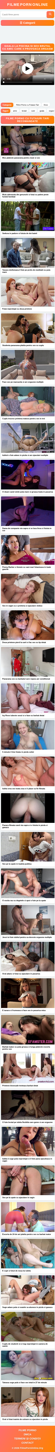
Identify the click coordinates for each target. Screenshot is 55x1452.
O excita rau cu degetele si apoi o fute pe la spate (24, 900)
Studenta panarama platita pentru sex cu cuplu (23, 345)
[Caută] (50, 14)
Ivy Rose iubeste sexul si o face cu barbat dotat (23, 715)
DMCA (27, 1434)
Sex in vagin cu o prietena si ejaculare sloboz (22, 606)
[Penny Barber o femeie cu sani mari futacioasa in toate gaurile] (27, 550)
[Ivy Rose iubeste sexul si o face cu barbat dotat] (27, 698)
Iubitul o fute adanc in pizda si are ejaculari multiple (25, 455)
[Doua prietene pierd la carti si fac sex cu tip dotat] (27, 625)
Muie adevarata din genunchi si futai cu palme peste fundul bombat (25, 195)
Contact (27, 1442)
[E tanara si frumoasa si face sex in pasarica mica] (27, 993)
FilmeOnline (27, 5)
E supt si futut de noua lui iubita (16, 1271)
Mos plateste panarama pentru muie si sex (21, 158)
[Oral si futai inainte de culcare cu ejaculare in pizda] (27, 1402)
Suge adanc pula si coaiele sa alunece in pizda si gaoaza (27, 1307)
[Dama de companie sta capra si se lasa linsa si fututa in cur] (27, 511)
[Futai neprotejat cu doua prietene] (27, 291)
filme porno (27, 1430)
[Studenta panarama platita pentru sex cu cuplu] (27, 328)
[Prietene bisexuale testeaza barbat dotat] (27, 1068)
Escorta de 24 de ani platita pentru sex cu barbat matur (26, 1234)
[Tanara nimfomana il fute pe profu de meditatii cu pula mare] (27, 253)
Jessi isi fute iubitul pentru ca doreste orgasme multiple (27, 937)
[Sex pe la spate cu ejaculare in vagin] (27, 1180)
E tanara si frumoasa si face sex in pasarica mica (24, 1010)
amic (15, 111)
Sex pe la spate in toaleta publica (16, 864)
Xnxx (46, 105)
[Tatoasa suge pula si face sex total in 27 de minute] (27, 1365)
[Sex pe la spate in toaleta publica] (27, 847)
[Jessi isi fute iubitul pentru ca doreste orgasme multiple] (27, 920)
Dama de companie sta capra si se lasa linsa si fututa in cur (26, 529)
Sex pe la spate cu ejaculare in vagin (18, 1197)
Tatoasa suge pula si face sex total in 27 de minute (24, 1382)
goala (42, 111)
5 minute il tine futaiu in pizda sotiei (18, 752)
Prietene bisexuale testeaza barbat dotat (20, 1086)
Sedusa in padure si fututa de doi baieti (19, 233)
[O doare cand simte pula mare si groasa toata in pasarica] (27, 474)
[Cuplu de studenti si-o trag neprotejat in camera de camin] (27, 1326)
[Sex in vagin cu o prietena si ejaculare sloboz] (27, 588)
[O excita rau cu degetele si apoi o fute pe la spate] (27, 883)
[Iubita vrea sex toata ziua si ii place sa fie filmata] (27, 771)
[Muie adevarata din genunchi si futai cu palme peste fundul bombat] (27, 177)
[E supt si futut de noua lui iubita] (27, 1253)
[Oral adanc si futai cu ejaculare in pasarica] (27, 956)
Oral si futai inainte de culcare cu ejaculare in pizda (25, 1419)
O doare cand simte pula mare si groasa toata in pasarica (27, 492)
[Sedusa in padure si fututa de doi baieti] (27, 216)
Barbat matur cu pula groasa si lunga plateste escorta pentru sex (26, 1048)
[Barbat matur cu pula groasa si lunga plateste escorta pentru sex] (27, 1030)
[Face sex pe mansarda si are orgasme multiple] (27, 365)
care (33, 111)
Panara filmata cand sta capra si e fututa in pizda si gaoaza (25, 826)
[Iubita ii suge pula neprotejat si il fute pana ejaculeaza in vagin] (27, 1141)
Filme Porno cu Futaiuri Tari (27, 105)
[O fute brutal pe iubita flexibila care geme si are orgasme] (27, 1105)
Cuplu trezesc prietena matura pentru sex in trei (23, 418)
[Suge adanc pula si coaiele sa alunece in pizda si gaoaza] (27, 1290)
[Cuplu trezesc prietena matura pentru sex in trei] (27, 401)
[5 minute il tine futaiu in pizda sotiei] (27, 735)
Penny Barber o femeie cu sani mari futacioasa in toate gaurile (26, 568)
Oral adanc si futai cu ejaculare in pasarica (21, 974)
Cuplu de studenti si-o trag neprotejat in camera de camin (25, 1345)
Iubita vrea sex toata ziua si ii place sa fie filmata (23, 788)
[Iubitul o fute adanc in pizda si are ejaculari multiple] (27, 438)
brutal (24, 111)
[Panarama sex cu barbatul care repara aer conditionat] (27, 662)
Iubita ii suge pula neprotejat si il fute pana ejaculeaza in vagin (27, 1160)
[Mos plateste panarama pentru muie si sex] (27, 140)
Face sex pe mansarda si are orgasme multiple (22, 382)
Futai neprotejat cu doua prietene (17, 309)
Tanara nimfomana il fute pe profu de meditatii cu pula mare (26, 271)
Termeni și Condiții (27, 1438)
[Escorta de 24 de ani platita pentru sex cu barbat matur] (27, 1217)
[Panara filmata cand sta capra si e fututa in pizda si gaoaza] (27, 808)
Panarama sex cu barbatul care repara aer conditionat (26, 679)
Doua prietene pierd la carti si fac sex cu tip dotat (24, 642)
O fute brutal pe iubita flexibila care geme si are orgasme (27, 1122)
